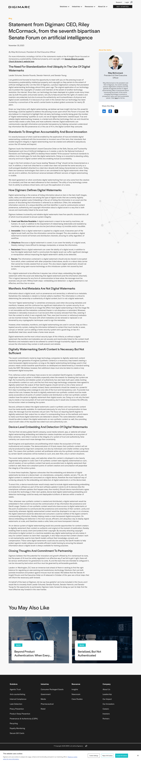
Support (119, 2)
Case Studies (77, 699)
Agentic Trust (15, 689)
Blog (10, 18)
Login (127, 2)
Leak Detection (16, 704)
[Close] (138, 755)
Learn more (39, 640)
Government (46, 694)
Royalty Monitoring (17, 728)
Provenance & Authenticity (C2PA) (24, 718)
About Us (106, 689)
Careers (106, 708)
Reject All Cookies (107, 755)
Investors (106, 713)
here (116, 98)
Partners (106, 718)
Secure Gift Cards (17, 733)
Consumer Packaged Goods (52, 689)
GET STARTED (123, 6)
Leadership (107, 694)
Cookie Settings (93, 755)
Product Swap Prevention (20, 713)
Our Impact (107, 699)
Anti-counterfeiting (17, 694)
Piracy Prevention (17, 708)
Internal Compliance (18, 699)
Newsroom (76, 694)
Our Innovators (108, 704)
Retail (43, 708)
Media (43, 699)
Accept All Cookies (121, 755)
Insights (75, 689)
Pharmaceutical (47, 704)
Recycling (14, 723)
